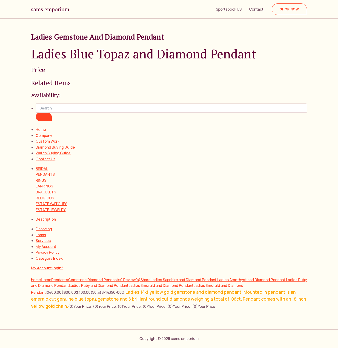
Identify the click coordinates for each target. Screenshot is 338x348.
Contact (256, 9)
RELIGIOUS (45, 198)
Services (43, 240)
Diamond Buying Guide (55, 147)
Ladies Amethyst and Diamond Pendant (251, 279)
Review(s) (130, 279)
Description (46, 219)
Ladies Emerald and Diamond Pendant (161, 285)
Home (41, 129)
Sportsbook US (229, 9)
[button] (289, 9)
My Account (46, 246)
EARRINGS (44, 186)
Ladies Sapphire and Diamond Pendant (184, 279)
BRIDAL (42, 168)
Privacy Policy (48, 252)
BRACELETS (46, 192)
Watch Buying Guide (53, 152)
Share (145, 279)
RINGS (41, 180)
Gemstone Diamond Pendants (94, 279)
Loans (41, 234)
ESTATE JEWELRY (51, 209)
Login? (57, 267)
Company (44, 135)
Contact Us (45, 158)
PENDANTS (45, 174)
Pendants (59, 279)
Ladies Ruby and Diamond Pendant (99, 285)
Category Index (49, 258)
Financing (44, 228)
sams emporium (50, 9)
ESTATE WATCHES (51, 203)
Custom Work (47, 141)
